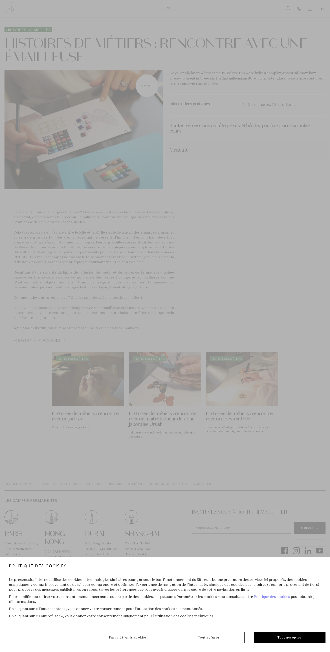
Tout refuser (209, 637)
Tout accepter (289, 637)
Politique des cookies (272, 596)
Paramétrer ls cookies (128, 637)
